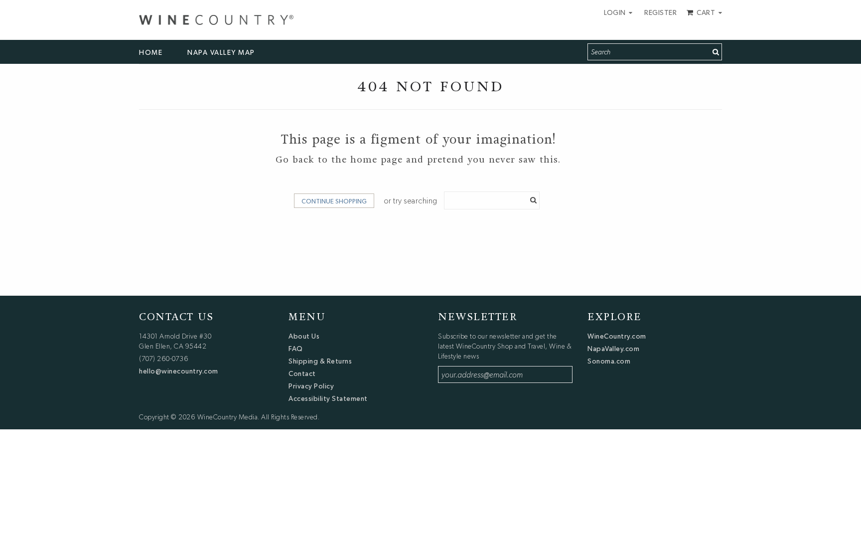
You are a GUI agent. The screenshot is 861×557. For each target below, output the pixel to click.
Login (615, 12)
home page (376, 159)
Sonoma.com (608, 361)
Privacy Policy (311, 386)
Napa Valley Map (221, 52)
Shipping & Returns (320, 361)
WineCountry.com (616, 336)
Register (660, 12)
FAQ (295, 349)
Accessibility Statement (328, 398)
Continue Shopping (334, 201)
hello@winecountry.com (178, 371)
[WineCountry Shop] (216, 18)
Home (150, 52)
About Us (303, 336)
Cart (706, 12)
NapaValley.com (613, 349)
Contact (302, 373)
